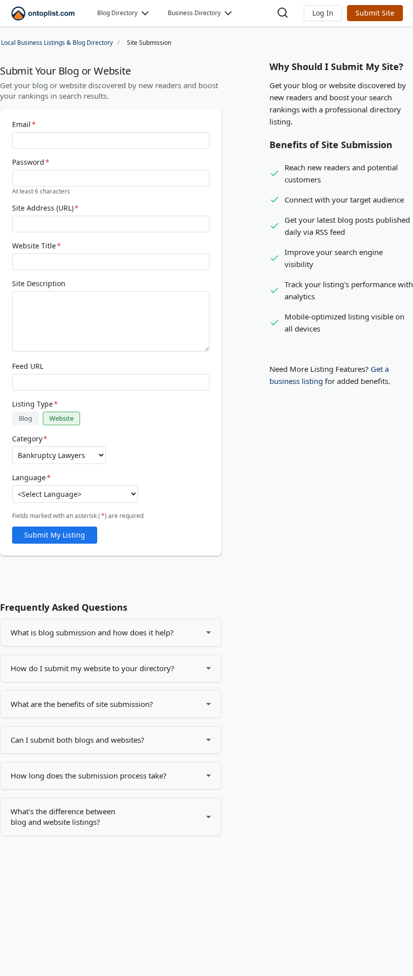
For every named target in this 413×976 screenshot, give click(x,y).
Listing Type (35, 404)
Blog (25, 418)
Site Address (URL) (45, 208)
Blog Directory (117, 13)
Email (24, 124)
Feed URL (27, 366)
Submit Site (375, 13)
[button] (323, 13)
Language (31, 477)
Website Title (36, 245)
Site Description (38, 283)
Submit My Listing (54, 535)
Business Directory (194, 13)
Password (30, 162)
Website (61, 418)
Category (29, 438)
